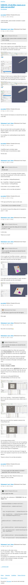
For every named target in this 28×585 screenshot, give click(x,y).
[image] (14, 63)
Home (2, 575)
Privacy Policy (4, 578)
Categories (7, 575)
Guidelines (13, 575)
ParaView (3, 1)
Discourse (9, 581)
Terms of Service (21, 575)
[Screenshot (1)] (14, 268)
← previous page (4, 566)
